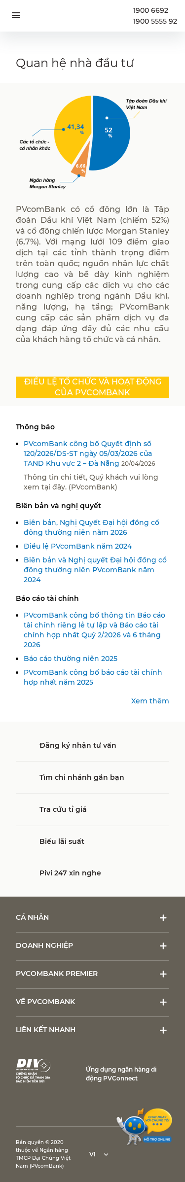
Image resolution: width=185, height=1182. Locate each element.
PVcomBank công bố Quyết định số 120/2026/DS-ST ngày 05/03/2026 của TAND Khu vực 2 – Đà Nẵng (88, 453)
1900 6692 (150, 10)
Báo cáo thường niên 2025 (70, 658)
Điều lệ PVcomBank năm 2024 (78, 546)
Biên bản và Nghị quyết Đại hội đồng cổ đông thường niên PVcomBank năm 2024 (95, 570)
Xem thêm (150, 700)
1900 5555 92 (155, 21)
